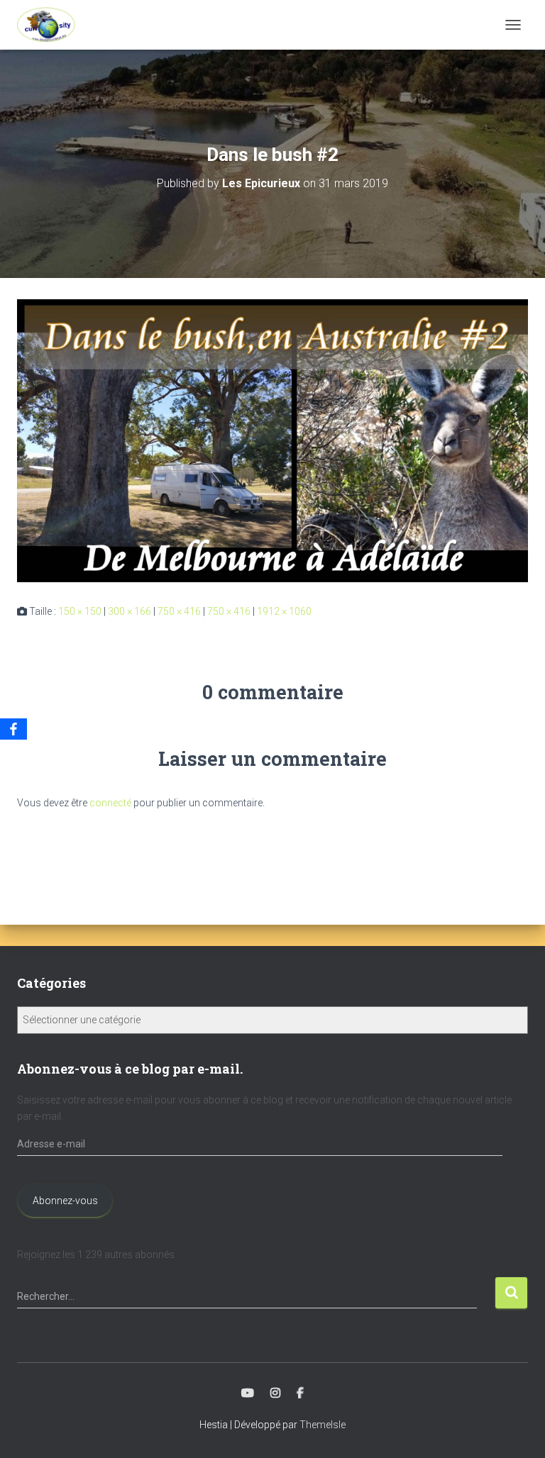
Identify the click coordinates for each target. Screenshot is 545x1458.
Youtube (247, 1393)
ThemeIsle (322, 1424)
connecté (110, 802)
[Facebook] (13, 729)
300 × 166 (129, 611)
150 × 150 (79, 611)
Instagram (275, 1393)
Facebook (300, 1393)
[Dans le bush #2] (272, 440)
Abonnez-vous (65, 1200)
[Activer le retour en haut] (517, 1429)
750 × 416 (179, 611)
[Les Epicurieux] (51, 25)
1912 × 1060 (284, 611)
